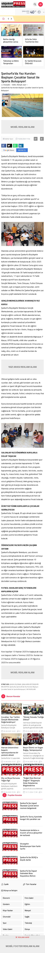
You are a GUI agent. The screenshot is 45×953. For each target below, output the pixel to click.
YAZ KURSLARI (31, 689)
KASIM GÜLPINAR (15, 684)
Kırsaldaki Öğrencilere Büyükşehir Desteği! (28, 18)
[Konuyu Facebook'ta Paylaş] (3, 146)
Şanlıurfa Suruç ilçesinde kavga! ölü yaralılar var (31, 817)
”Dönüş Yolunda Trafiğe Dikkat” (33, 718)
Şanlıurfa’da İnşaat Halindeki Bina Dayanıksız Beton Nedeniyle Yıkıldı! (28, 875)
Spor (24, 84)
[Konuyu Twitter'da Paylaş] (9, 146)
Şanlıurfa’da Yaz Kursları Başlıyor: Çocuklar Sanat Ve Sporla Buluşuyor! (19, 688)
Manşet (19, 84)
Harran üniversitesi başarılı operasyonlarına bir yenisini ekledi (9, 751)
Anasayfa (6, 84)
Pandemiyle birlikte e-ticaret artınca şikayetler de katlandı (31, 832)
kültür (14, 84)
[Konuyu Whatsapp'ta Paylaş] (15, 146)
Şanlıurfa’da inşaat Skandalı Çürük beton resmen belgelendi (29, 805)
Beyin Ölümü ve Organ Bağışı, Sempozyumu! (33, 749)
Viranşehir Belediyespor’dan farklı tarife (30, 846)
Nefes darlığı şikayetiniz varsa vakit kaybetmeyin (11, 41)
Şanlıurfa (13, 686)
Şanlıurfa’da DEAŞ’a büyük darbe (29, 858)
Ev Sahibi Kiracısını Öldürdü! (33, 62)
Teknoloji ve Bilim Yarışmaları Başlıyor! (11, 63)
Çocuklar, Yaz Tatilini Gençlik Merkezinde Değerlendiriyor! (10, 719)
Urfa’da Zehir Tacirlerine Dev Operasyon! (31, 41)
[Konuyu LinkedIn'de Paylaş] (21, 146)
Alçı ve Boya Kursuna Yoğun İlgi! (10, 779)
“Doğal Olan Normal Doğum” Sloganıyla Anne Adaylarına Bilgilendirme (31, 781)
